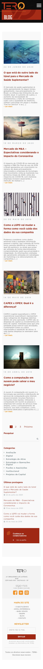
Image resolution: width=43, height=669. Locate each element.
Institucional (12, 471)
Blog (22, 616)
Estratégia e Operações (18, 462)
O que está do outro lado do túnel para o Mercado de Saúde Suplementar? (21, 76)
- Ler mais (8, 106)
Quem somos (22, 611)
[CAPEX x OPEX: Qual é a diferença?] (21, 282)
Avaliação (11, 452)
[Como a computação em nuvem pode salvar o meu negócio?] (21, 357)
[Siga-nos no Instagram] (27, 593)
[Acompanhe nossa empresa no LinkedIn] (21, 593)
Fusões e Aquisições (16, 468)
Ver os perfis (21, 540)
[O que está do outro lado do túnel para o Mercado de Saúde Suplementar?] (21, 52)
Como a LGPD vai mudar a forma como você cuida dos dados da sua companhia (20, 229)
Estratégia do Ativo (16, 459)
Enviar (21, 637)
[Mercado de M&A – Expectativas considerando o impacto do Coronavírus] (21, 128)
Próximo (28, 427)
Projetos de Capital (16, 474)
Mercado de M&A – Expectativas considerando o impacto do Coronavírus (21, 152)
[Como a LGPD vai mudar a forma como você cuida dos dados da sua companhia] (21, 204)
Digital (9, 456)
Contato (22, 618)
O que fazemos (22, 607)
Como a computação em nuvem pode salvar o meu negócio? (19, 381)
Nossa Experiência (22, 609)
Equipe (22, 613)
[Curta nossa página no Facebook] (15, 593)
